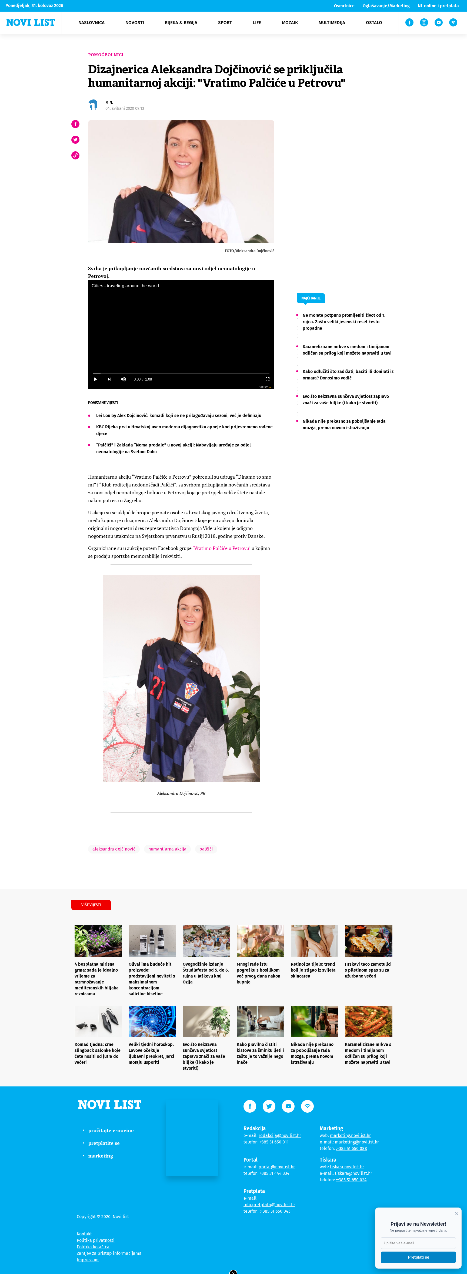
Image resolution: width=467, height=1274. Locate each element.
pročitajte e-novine (111, 1130)
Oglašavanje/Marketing (386, 5)
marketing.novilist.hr (350, 1135)
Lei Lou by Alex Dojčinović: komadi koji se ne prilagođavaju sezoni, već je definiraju (178, 415)
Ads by (263, 386)
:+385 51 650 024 (351, 1179)
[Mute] (123, 379)
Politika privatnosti (96, 1240)
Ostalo (374, 22)
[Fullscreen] (267, 379)
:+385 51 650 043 (275, 1211)
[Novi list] (30, 22)
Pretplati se (418, 1257)
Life (257, 22)
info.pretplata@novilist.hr (269, 1204)
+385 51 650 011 (274, 1142)
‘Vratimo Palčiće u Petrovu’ (222, 548)
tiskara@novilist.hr (353, 1173)
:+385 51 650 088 (351, 1148)
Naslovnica (91, 22)
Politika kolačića (93, 1246)
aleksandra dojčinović (113, 849)
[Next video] (109, 379)
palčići (206, 849)
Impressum (88, 1259)
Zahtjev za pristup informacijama (109, 1253)
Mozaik (290, 22)
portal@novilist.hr (277, 1166)
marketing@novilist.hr (357, 1142)
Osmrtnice (344, 5)
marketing (100, 1155)
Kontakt (84, 1233)
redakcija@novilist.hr (280, 1135)
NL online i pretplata (438, 5)
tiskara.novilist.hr (347, 1166)
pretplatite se (104, 1143)
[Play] (95, 379)
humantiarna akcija (167, 849)
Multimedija (332, 22)
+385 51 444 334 (274, 1173)
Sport (225, 22)
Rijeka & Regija (181, 22)
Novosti (134, 22)
